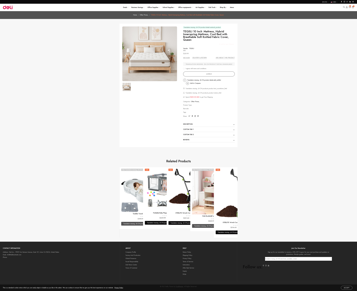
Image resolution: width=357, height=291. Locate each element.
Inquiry (185, 271)
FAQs (184, 274)
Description (188, 124)
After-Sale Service (188, 268)
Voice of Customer (131, 268)
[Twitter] (189, 116)
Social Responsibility (132, 262)
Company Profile (131, 252)
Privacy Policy (187, 258)
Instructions (186, 265)
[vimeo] (198, 116)
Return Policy (187, 252)
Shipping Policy (187, 255)
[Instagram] (195, 116)
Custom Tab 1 (188, 129)
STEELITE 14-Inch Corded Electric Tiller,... (237, 222)
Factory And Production (133, 255)
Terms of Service (188, 262)
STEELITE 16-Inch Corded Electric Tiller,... (190, 213)
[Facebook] (192, 116)
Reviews (186, 140)
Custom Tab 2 (188, 134)
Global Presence (131, 258)
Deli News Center (131, 265)
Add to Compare (195, 83)
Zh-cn (324, 2)
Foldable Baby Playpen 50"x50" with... (166, 213)
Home (135, 15)
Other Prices (144, 15)
